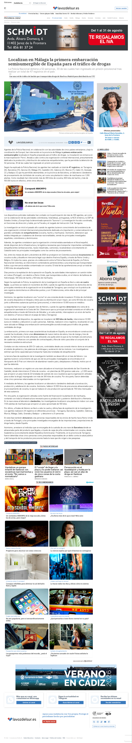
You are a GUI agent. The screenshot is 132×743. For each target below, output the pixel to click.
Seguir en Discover (40, 3)
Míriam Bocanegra (41, 479)
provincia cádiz (57, 18)
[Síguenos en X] (94, 721)
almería (121, 18)
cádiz (66, 18)
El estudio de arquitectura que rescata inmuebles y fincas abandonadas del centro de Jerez (116, 172)
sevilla (71, 18)
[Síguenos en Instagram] (97, 721)
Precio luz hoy (33, 13)
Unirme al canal (29, 703)
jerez (48, 18)
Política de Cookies (55, 738)
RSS (64, 738)
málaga (77, 18)
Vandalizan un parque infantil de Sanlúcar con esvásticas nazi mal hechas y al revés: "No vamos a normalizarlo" (116, 181)
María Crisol (9, 479)
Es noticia (22, 13)
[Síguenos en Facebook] (108, 721)
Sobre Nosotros (29, 738)
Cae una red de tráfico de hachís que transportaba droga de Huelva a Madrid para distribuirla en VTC (52, 76)
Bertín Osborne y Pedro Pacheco (82, 13)
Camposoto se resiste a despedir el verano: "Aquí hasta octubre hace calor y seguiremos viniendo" (116, 164)
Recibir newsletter (113, 703)
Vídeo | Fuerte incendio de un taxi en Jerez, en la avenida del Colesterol (116, 155)
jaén (104, 18)
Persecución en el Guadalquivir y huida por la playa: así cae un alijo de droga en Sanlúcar (77, 470)
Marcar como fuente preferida (104, 726)
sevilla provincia (112, 18)
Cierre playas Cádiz (47, 13)
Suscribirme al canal (71, 703)
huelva (84, 18)
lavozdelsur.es (24, 142)
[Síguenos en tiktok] (101, 721)
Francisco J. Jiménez (71, 476)
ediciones (6, 22)
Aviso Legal (45, 738)
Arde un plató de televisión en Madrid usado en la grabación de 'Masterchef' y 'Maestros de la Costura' (117, 190)
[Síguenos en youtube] (105, 721)
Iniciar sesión (121, 8)
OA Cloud (79, 738)
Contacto (38, 738)
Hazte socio (50, 722)
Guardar (85, 142)
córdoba (98, 18)
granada (90, 18)
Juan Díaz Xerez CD (62, 13)
